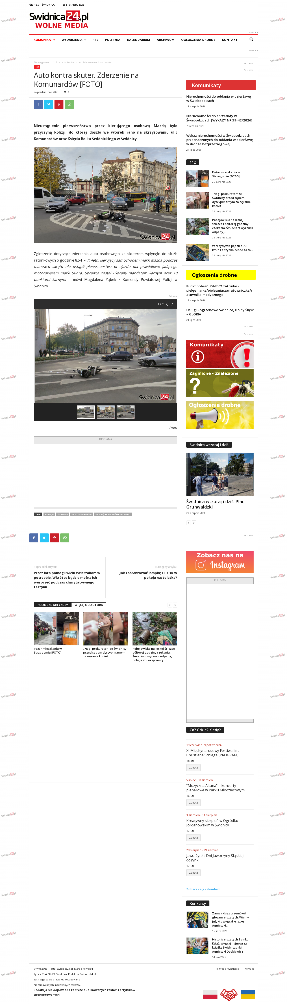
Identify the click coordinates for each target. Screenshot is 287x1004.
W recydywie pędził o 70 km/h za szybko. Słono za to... (232, 248)
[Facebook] (38, 104)
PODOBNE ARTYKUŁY (52, 605)
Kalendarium (138, 39)
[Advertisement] (105, 475)
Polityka (112, 39)
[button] (251, 40)
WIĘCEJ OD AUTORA (89, 605)
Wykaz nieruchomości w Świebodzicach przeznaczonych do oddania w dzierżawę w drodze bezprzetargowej (219, 139)
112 (95, 39)
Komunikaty (44, 39)
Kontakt (230, 39)
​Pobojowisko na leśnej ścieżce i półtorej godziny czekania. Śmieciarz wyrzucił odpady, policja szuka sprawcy (154, 654)
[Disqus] (105, 722)
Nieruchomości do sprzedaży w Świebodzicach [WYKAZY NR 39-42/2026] (219, 118)
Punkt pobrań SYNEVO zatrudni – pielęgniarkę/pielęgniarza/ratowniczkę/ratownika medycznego (219, 290)
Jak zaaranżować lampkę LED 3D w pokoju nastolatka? (148, 575)
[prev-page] (169, 605)
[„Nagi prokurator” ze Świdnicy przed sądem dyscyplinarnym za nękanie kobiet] (105, 628)
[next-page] (175, 605)
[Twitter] (48, 104)
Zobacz (193, 767)
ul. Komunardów (82, 514)
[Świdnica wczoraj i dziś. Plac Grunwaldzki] (220, 474)
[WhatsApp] (69, 104)
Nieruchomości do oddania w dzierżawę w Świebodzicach (218, 98)
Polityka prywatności (227, 968)
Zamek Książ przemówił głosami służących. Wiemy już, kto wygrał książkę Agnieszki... (230, 919)
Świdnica (62, 514)
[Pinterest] (58, 104)
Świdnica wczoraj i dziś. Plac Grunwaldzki (215, 504)
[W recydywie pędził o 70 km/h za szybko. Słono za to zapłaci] (197, 252)
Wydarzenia (72, 39)
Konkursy (198, 903)
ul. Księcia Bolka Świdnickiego (113, 514)
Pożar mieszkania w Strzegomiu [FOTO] (48, 650)
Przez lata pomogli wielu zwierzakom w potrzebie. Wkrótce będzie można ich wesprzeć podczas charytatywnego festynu (67, 579)
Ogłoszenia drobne (198, 39)
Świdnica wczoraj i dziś (209, 444)
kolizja (49, 514)
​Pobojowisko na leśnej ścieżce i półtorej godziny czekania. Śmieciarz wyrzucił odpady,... (232, 226)
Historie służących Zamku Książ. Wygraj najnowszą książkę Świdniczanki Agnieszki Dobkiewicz (230, 945)
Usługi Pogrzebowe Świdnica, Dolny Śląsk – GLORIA (220, 312)
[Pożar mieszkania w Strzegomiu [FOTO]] (56, 628)
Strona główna (41, 62)
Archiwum (165, 39)
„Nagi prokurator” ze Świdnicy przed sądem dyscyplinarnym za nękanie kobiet (104, 652)
